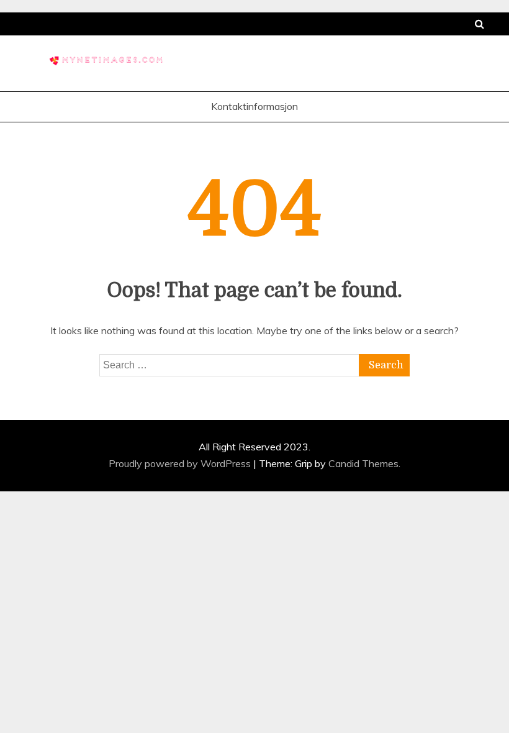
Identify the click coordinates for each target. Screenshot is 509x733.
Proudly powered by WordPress (181, 463)
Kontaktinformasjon (254, 106)
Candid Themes (363, 463)
